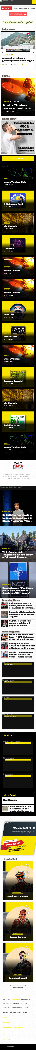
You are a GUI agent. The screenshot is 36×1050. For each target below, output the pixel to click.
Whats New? (9, 119)
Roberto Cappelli (18, 978)
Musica (6, 101)
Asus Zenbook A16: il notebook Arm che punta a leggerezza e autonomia (20, 809)
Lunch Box (9, 248)
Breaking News (11, 600)
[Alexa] (9, 1040)
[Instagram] (4, 1040)
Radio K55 (16, 999)
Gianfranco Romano (18, 896)
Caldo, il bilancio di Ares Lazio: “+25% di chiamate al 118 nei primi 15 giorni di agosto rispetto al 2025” (21, 639)
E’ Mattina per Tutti (13, 204)
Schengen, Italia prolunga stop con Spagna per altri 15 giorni (22, 614)
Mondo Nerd (8, 245)
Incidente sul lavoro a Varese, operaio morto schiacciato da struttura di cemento (21, 606)
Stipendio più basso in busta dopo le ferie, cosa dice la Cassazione (18, 60)
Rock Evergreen (12, 425)
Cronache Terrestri (13, 381)
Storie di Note (10, 337)
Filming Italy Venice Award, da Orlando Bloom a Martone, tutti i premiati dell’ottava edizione (22, 646)
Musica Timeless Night (15, 182)
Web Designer (18, 933)
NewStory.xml (10, 800)
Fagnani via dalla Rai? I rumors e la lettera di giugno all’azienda (20, 623)
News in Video (8, 54)
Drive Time (9, 315)
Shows (6, 76)
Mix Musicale (10, 226)
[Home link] (6, 2)
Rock (6, 421)
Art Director (17, 892)
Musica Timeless (15, 105)
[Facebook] (6, 1040)
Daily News (8, 29)
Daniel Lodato (18, 937)
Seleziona (18, 158)
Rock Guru (18, 974)
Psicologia (8, 377)
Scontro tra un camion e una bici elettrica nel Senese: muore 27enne (21, 654)
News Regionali (11, 632)
